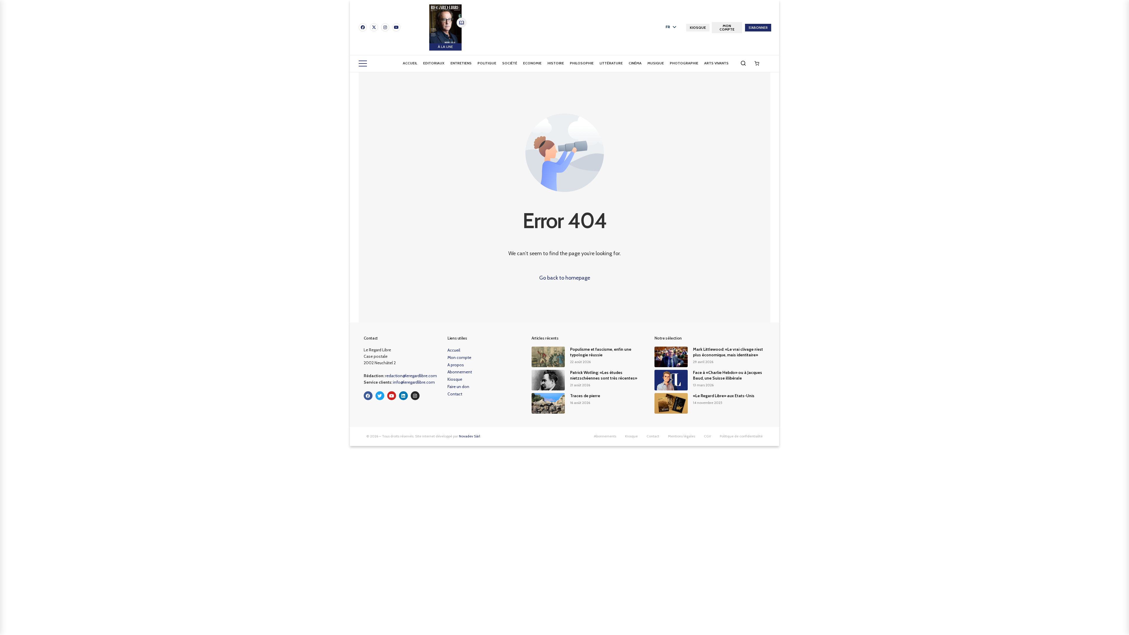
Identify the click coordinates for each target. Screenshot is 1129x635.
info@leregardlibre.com (414, 382)
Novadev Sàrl (469, 436)
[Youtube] (396, 27)
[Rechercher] (743, 63)
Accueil (410, 63)
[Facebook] (363, 27)
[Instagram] (385, 27)
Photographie (684, 63)
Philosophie (582, 63)
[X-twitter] (374, 27)
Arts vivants (716, 63)
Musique (655, 63)
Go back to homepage (564, 278)
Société (509, 63)
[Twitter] (379, 395)
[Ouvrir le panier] (756, 63)
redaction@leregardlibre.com (411, 375)
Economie (532, 63)
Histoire (555, 63)
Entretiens (461, 63)
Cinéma (635, 63)
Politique (486, 63)
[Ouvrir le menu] (363, 63)
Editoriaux (434, 63)
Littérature (611, 63)
